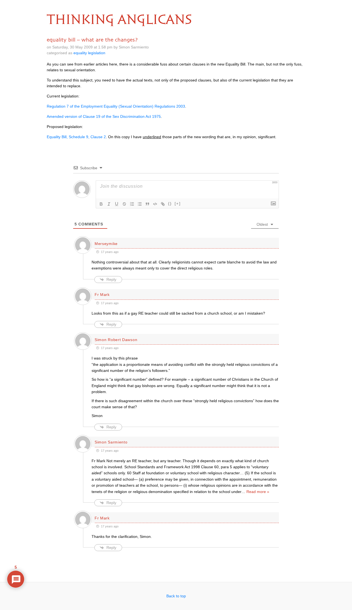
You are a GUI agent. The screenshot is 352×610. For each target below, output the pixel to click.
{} (170, 203)
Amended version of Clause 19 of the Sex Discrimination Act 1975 (104, 116)
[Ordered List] (132, 204)
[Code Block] (155, 204)
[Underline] (116, 204)
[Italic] (109, 204)
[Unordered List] (140, 204)
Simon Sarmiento (111, 442)
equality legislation (89, 53)
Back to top (176, 596)
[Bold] (101, 204)
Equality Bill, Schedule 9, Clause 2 (76, 137)
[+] (178, 203)
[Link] (163, 204)
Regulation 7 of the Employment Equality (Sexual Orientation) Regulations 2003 (116, 106)
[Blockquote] (147, 204)
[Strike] (124, 204)
